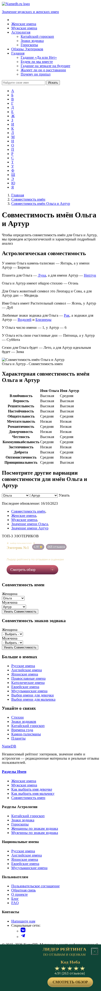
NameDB (9, 746)
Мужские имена (24, 520)
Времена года (22, 730)
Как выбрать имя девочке (31, 789)
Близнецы (43, 320)
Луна (42, 275)
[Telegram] (23, 937)
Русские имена (23, 666)
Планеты (18, 738)
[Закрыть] (94, 951)
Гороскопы (20, 824)
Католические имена (28, 683)
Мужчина (9, 602)
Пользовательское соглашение (35, 886)
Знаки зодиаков (23, 722)
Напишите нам (23, 921)
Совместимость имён (28, 511)
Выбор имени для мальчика (33, 699)
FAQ (15, 903)
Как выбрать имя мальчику (32, 794)
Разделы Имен (14, 772)
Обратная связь (23, 890)
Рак (67, 315)
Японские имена (24, 674)
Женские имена (23, 516)
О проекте (19, 894)
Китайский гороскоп (28, 726)
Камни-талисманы (26, 734)
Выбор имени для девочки (32, 695)
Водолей (24, 320)
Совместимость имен (28, 798)
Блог (15, 899)
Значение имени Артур (29, 528)
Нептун (90, 275)
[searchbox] (23, 82)
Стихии (17, 717)
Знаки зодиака (22, 820)
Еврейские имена (25, 687)
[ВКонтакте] (23, 931)
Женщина (9, 594)
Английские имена (26, 670)
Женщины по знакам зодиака (34, 828)
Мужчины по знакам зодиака (34, 833)
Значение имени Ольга (29, 524)
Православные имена (28, 678)
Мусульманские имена (29, 691)
